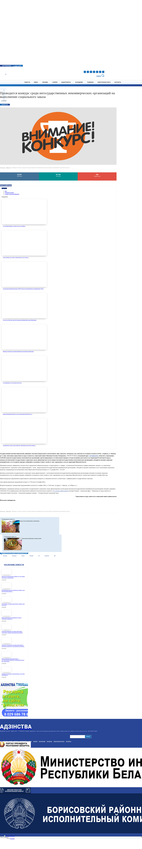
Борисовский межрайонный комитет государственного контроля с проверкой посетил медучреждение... (13, 660)
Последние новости (14, 565)
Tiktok (22, 555)
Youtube (31, 555)
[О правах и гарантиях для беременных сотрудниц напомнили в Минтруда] (7, 669)
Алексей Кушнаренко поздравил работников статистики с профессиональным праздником (12, 632)
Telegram (5, 555)
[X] (60, 506)
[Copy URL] (107, 506)
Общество (5, 104)
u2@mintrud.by (93, 455)
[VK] (96, 506)
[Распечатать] (84, 506)
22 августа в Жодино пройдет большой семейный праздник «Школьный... (20, 320)
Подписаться (97, 173)
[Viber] (102, 506)
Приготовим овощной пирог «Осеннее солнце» (31, 538)
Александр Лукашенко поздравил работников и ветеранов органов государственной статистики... (13, 645)
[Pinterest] (66, 506)
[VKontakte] (97, 72)
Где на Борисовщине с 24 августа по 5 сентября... (14, 226)
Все (6, 191)
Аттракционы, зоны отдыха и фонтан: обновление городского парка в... (19, 445)
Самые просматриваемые (12, 194)
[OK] (103, 72)
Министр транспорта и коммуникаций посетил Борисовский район (18, 351)
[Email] (78, 506)
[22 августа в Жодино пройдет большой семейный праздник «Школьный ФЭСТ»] (24, 305)
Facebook (47, 555)
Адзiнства (2, 167)
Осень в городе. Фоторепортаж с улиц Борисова (29, 521)
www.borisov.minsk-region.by (61, 491)
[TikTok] (94, 72)
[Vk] (36, 556)
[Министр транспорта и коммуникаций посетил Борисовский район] (24, 337)
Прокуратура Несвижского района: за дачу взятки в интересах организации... (13, 577)
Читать (20, 173)
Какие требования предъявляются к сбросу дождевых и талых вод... (12, 618)
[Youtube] (100, 72)
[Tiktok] (19, 556)
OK (54, 555)
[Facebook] (85, 72)
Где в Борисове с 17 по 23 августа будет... (12, 382)
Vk (39, 555)
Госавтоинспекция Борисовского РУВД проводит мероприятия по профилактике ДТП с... (23, 288)
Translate (12, 838)
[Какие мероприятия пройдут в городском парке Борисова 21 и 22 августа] (24, 400)
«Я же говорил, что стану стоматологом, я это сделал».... (16, 257)
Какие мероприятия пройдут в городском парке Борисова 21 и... (17, 414)
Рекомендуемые (9, 192)
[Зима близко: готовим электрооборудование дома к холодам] (7, 599)
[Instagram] (88, 72)
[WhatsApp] (72, 506)
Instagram (14, 555)
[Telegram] (91, 72)
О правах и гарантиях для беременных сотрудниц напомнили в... (13, 674)
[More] (114, 506)
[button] (100, 75)
